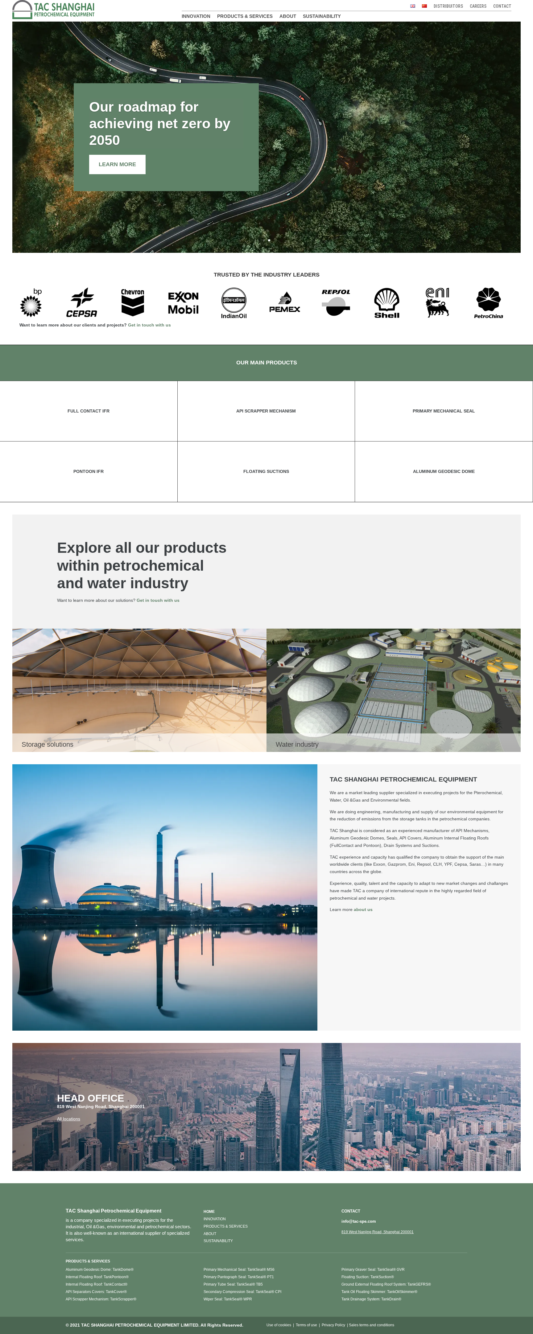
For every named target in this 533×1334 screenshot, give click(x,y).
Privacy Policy (333, 1325)
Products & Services (245, 16)
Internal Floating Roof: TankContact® (96, 1284)
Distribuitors (448, 6)
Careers (478, 6)
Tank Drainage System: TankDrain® (371, 1299)
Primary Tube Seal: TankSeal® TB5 (233, 1284)
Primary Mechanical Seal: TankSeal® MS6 (239, 1269)
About (287, 16)
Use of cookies (278, 1325)
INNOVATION (215, 1219)
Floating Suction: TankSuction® (367, 1277)
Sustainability (322, 16)
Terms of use (306, 1325)
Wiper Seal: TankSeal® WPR (228, 1299)
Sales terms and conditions (371, 1325)
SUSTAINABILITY (218, 1241)
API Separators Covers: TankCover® (96, 1292)
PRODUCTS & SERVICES (226, 1226)
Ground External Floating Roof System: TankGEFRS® (386, 1284)
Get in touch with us (149, 324)
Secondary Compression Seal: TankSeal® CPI (242, 1292)
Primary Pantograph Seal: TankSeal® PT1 (239, 1277)
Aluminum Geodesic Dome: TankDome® (100, 1269)
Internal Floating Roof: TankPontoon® (97, 1277)
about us (363, 909)
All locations (68, 1118)
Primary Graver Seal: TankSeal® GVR (373, 1269)
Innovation (196, 16)
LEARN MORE (117, 164)
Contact (502, 6)
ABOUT (210, 1234)
